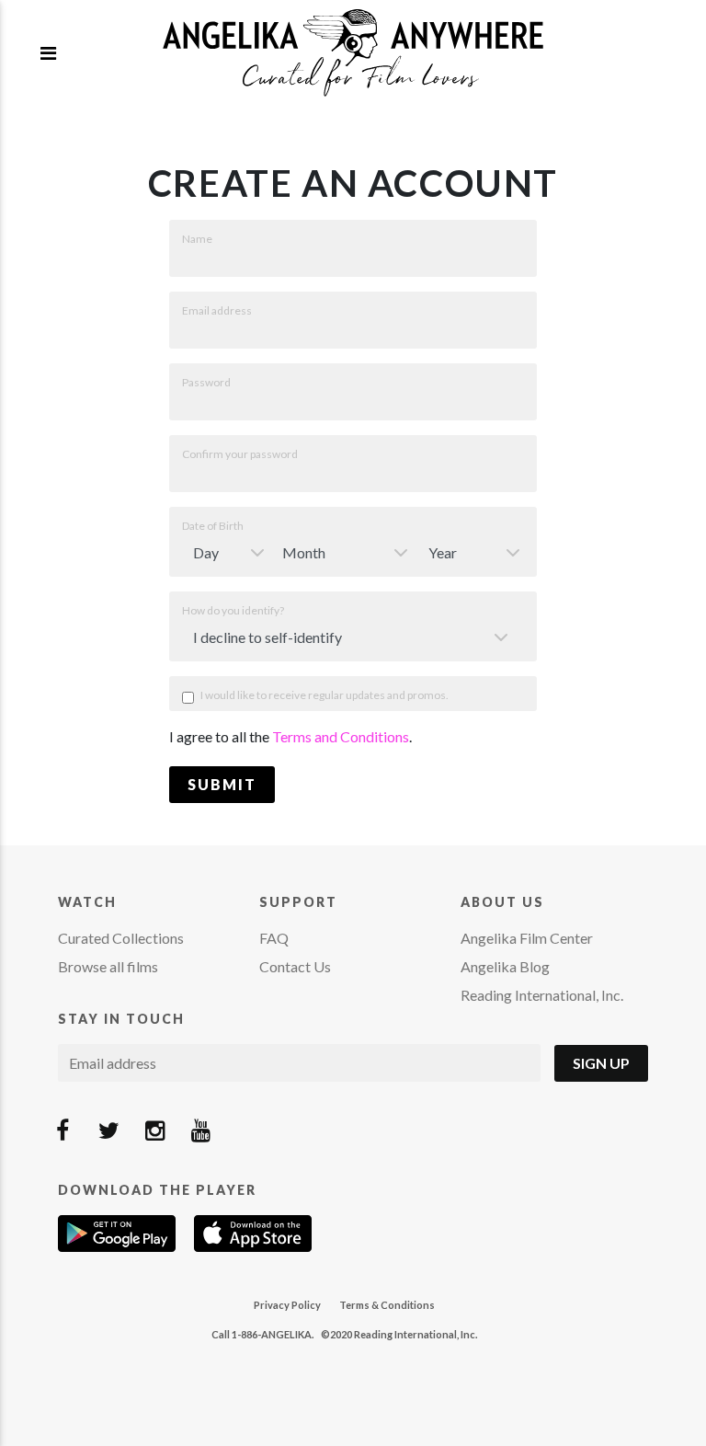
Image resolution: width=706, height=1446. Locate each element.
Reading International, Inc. (542, 995)
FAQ (274, 938)
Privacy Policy (287, 1305)
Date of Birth (213, 526)
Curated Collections (121, 938)
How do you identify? (233, 610)
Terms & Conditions (387, 1305)
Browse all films (108, 966)
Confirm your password (240, 454)
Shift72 (353, 53)
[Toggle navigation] (48, 52)
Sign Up (601, 1063)
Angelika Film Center (527, 938)
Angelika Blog (505, 966)
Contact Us (295, 966)
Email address (217, 310)
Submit (222, 784)
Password (206, 382)
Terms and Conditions (340, 736)
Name (197, 239)
